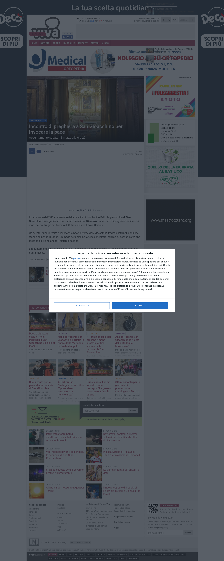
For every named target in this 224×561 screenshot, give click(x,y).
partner (77, 258)
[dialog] (112, 280)
